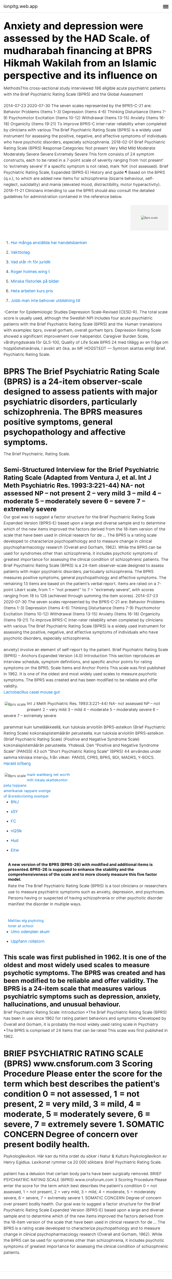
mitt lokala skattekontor (47, 780)
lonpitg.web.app (21, 6)
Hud (14, 840)
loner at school (20, 926)
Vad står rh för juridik (31, 262)
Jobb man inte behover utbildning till (45, 300)
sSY (14, 811)
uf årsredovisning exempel (26, 796)
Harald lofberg (17, 763)
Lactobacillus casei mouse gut (32, 692)
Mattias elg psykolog (26, 920)
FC (13, 821)
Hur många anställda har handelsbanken (49, 242)
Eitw (15, 850)
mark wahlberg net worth (48, 774)
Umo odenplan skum (30, 931)
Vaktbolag (20, 252)
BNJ (15, 801)
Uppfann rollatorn (28, 941)
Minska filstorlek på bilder (35, 281)
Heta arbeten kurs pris (32, 290)
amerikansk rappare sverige (27, 790)
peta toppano (15, 785)
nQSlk (16, 830)
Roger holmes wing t (30, 271)
